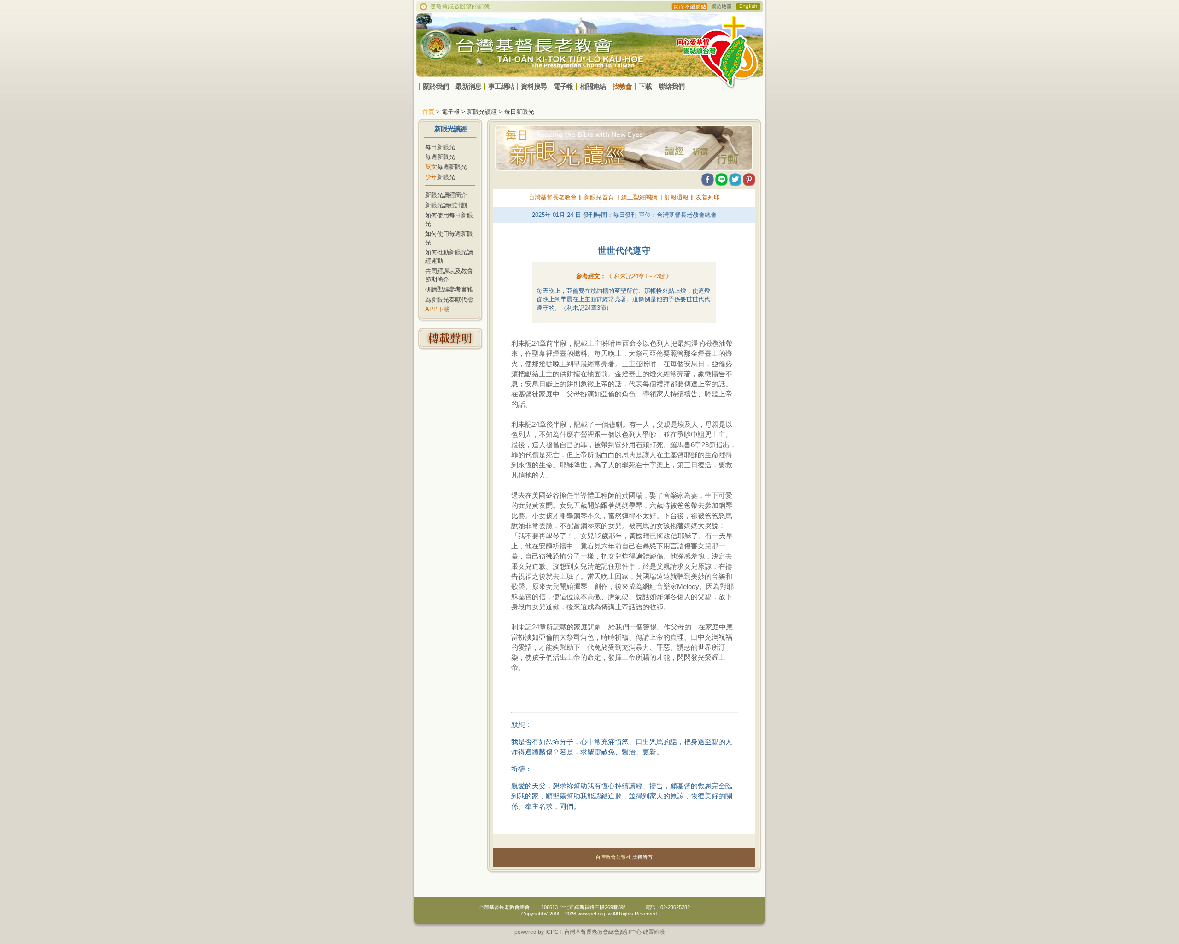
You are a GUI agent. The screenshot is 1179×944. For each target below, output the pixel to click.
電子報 (563, 86)
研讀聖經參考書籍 (449, 289)
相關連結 (593, 86)
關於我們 (436, 86)
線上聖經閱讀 (639, 197)
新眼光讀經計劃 (446, 205)
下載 (645, 86)
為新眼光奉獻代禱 (449, 299)
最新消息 (468, 86)
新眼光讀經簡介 (446, 195)
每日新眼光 (440, 147)
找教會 (622, 86)
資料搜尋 (534, 86)
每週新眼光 (440, 156)
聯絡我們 (671, 86)
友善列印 (708, 197)
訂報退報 (677, 197)
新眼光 (440, 177)
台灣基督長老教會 (553, 197)
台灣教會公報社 (613, 857)
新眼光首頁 (599, 197)
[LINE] (721, 177)
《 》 (639, 276)
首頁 (428, 111)
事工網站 (501, 86)
